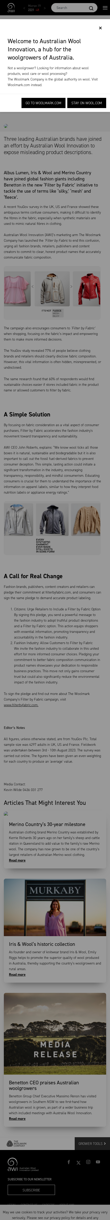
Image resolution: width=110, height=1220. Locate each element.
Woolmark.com (19, 85)
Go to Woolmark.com (43, 103)
